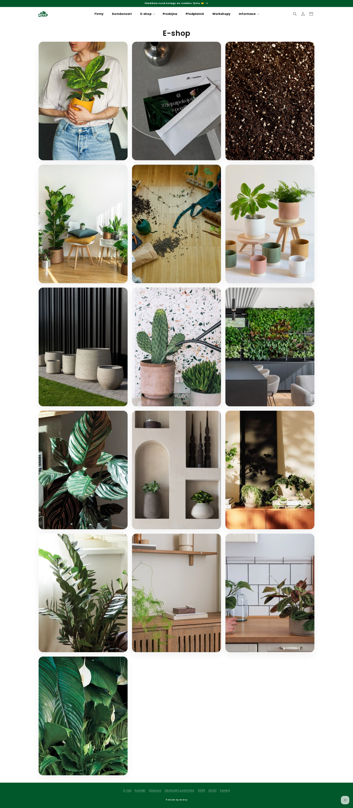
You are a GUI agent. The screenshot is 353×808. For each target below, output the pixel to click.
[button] (147, 14)
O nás (127, 790)
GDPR (201, 790)
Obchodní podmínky (179, 790)
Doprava (155, 790)
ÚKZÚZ (212, 790)
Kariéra (225, 790)
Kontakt (140, 790)
